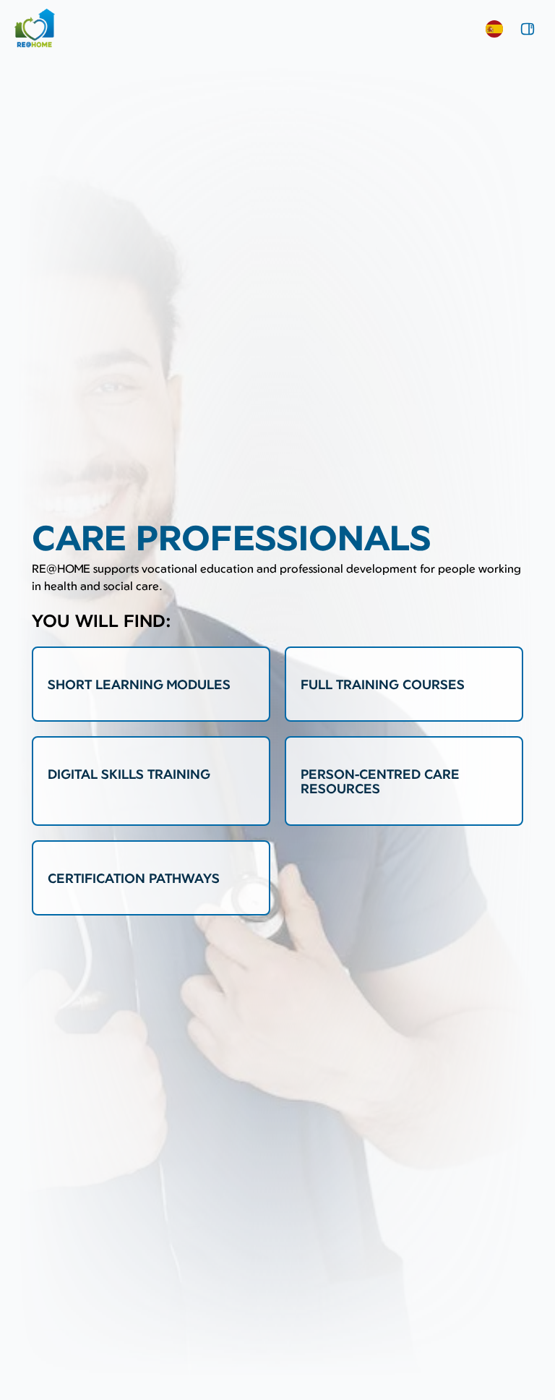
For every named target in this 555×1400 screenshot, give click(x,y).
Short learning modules (139, 684)
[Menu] (528, 29)
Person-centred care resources (380, 781)
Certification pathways (134, 878)
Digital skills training (129, 774)
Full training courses (383, 684)
